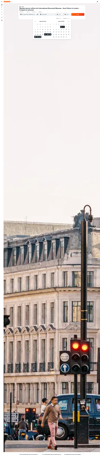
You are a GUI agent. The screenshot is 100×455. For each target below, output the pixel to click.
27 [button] (50, 34)
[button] (2, 1)
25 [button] (45, 34)
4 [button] (45, 26)
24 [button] (42, 34)
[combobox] (22, 11)
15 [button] (37, 31)
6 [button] (50, 26)
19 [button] (47, 31)
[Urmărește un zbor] (1, 14)
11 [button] (45, 29)
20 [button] (50, 31)
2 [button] (40, 26)
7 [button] (58, 29)
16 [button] (40, 31)
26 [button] (47, 34)
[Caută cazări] (1, 7)
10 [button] (42, 29)
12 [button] (47, 29)
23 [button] (40, 34)
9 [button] (40, 29)
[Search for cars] (1, 9)
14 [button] (35, 31)
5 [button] (53, 29)
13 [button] (50, 29)
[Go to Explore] (1, 12)
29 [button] (37, 36)
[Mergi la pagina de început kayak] (7, 1)
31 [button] (66, 36)
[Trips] (1, 17)
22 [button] (37, 34)
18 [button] (45, 31)
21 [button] (35, 34)
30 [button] (40, 36)
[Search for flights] (1, 5)
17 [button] (42, 31)
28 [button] (35, 36)
